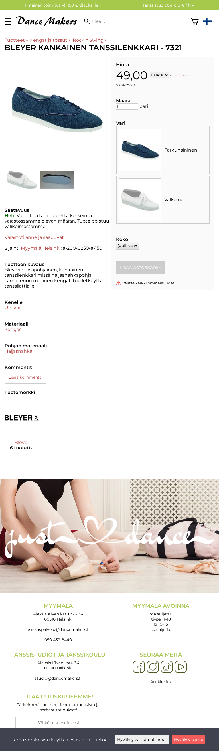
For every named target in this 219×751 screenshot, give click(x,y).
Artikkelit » (161, 681)
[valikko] (8, 21)
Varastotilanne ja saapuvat (34, 237)
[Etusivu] (48, 24)
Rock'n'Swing (90, 40)
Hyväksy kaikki (188, 739)
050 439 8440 (58, 639)
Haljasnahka (18, 351)
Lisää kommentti (25, 377)
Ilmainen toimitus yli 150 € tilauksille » (63, 5)
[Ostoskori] (195, 21)
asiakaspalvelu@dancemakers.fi (58, 629)
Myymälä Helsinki (41, 248)
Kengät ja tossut (50, 40)
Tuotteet (16, 40)
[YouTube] (181, 667)
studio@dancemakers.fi (58, 678)
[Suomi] (208, 21)
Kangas (13, 329)
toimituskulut (182, 75)
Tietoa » (102, 739)
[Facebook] (139, 667)
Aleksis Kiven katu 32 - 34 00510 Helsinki (58, 612)
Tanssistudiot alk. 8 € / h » (168, 5)
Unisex (12, 307)
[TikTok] (167, 667)
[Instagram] (153, 667)
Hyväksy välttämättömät (142, 739)
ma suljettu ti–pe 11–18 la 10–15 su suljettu (160, 617)
